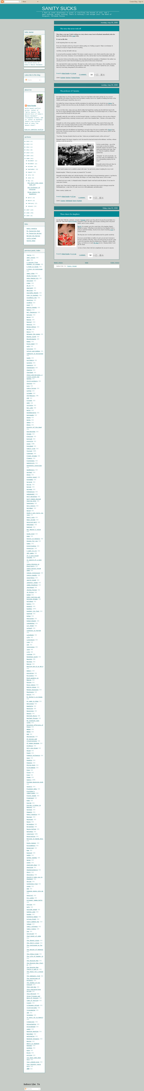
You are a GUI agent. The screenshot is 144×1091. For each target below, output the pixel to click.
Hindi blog (31, 534)
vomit (29, 1029)
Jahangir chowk (32, 582)
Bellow (29, 329)
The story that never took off (70, 28)
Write (29, 1052)
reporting (30, 834)
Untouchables (31, 1024)
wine (28, 1050)
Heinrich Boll (32, 522)
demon (29, 422)
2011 (28, 150)
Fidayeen (30, 453)
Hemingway (30, 524)
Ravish (79, 226)
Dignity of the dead (34, 427)
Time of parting (32, 1000)
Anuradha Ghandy (32, 293)
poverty (29, 786)
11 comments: (83, 74)
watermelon (31, 1036)
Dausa (29, 417)
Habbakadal (31, 494)
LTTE (28, 652)
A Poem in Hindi (32, 266)
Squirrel (30, 895)
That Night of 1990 (34, 936)
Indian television (33, 573)
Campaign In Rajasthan (35, 353)
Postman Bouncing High (35, 782)
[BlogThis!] (97, 75)
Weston (29, 1041)
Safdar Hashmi (32, 857)
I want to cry (32, 551)
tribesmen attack (33, 1005)
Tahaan (29, 924)
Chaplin (29, 370)
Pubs (28, 800)
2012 (28, 147)
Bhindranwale (31, 339)
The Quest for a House (35, 971)
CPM (28, 398)
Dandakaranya (31, 412)
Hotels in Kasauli (33, 538)
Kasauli (29, 606)
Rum (28, 850)
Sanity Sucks (59, 8)
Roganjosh (30, 848)
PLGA (28, 775)
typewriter (31, 1022)
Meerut (29, 664)
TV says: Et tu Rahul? (35, 1017)
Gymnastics (31, 491)
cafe (28, 346)
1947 (28, 260)
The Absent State (33, 940)
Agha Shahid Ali (32, 278)
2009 (28, 155)
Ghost (29, 474)
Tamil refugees (32, 926)
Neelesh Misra (32, 716)
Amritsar (30, 290)
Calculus (30, 349)
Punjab (29, 803)
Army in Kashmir (32, 295)
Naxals (29, 713)
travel (29, 1003)
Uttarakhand (31, 1026)
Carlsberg (30, 360)
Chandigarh (31, 367)
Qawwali (29, 812)
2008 (28, 158)
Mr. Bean (96, 243)
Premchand (30, 798)
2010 (28, 152)
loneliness (31, 647)
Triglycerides (32, 1007)
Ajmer (29, 283)
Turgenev (30, 1015)
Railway (29, 817)
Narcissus (30, 703)
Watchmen (30, 1034)
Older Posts (115, 262)
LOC (28, 644)
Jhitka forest (32, 590)
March (30, 200)
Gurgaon (29, 489)
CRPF (28, 403)
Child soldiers (32, 381)
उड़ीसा (28, 1068)
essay (29, 443)
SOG (28, 888)
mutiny (29, 694)
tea (28, 931)
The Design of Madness (35, 949)
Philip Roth (31, 765)
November (31, 163)
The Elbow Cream (32, 954)
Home (28, 536)
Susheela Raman (32, 916)
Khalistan (30, 618)
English (29, 439)
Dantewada (30, 415)
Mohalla (83, 220)
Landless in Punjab (34, 630)
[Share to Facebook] (101, 75)
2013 (28, 144)
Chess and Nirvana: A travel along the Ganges (34, 376)
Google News (31, 240)
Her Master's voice (34, 529)
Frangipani (31, 460)
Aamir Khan (31, 273)
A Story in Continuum (34, 269)
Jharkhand (30, 587)
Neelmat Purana (32, 718)
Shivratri (30, 874)
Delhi (29, 420)
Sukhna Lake (31, 912)
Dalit (29, 410)
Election (30, 436)
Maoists (29, 659)
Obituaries (31, 736)
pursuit (29, 809)
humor (29, 543)
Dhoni (29, 425)
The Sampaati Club (33, 976)
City (28, 386)
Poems (29, 777)
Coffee (29, 391)
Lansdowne (30, 635)
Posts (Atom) (72, 266)
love (28, 649)
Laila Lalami (31, 238)
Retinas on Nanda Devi (35, 839)
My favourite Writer (34, 233)
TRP (28, 1012)
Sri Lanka (30, 898)
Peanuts (29, 763)
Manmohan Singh (32, 657)
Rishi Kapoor (31, 843)
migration (30, 673)
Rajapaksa (30, 824)
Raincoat (30, 819)
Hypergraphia (31, 546)
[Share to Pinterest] (104, 75)
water (73, 36)
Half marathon (32, 496)
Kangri (29, 604)
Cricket (29, 400)
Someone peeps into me (35, 891)
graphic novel (32, 477)
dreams (29, 434)
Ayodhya (29, 302)
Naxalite (30, 708)
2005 (28, 215)
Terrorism (30, 933)
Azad (28, 305)
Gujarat (29, 482)
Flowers (29, 458)
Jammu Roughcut (32, 585)
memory (29, 671)
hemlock (29, 527)
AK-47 (29, 285)
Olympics (30, 746)
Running (29, 853)
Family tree (31, 448)
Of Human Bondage (33, 743)
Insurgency (31, 577)
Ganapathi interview (34, 465)
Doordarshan (31, 431)
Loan (28, 642)
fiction (29, 451)
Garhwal (29, 472)
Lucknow (29, 654)
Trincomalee (31, 1010)
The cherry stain (33, 943)
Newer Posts (58, 262)
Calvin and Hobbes (33, 351)
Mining (29, 682)
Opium (29, 750)
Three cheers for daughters (70, 214)
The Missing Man (32, 960)
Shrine (29, 881)
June (30, 178)
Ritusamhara (31, 845)
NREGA (29, 729)
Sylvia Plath (31, 919)
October (31, 166)
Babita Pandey (32, 307)
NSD (28, 734)
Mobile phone (31, 687)
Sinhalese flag (32, 884)
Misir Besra (31, 685)
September (32, 169)
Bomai (29, 341)
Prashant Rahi (32, 789)
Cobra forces (31, 388)
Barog (29, 317)
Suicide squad (32, 909)
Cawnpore (30, 365)
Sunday (29, 914)
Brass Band (31, 344)
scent (29, 862)
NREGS (29, 731)
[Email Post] (91, 74)
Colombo (29, 393)
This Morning (31, 993)
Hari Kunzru (31, 506)
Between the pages (33, 334)
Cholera (29, 383)
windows (29, 1048)
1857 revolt (31, 257)
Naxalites (30, 711)
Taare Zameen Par (33, 921)
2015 (28, 141)
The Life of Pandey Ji (35, 956)
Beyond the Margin (33, 236)
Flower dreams (32, 456)
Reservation (31, 836)
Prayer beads (31, 795)
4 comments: (82, 197)
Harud (29, 510)
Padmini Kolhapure (33, 755)
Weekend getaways (33, 1039)
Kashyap (29, 613)
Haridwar (30, 508)
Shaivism (30, 867)
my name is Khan (32, 701)
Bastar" (29, 322)
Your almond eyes (33, 1062)
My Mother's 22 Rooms (34, 697)
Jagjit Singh (31, 580)
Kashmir (29, 608)
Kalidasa (30, 601)
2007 (28, 210)
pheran (110, 103)
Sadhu (29, 855)
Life (28, 637)
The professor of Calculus (69, 91)
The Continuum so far (34, 945)
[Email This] (95, 75)
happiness (30, 503)
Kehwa (29, 616)
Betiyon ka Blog (72, 221)
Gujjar (29, 484)
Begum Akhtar (31, 327)
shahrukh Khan (32, 865)
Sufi (28, 907)
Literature (31, 640)
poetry (29, 780)
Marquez (29, 661)
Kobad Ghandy (31, 621)
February (31, 203)
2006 (28, 213)
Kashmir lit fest (33, 611)
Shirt (29, 872)
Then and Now (31, 987)
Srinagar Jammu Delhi (34, 900)
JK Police (30, 592)
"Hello (29, 255)
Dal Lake (30, 408)
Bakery (29, 310)
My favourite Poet (33, 231)
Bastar (29, 319)
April (30, 197)
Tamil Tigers (31, 929)
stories (29, 904)
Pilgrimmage (31, 767)
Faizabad (30, 446)
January (31, 206)
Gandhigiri (31, 470)
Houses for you (32, 541)
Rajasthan (30, 826)
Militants (30, 675)
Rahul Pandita (31, 105)
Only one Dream (32, 748)
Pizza (29, 772)
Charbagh (30, 372)
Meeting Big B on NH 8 (35, 666)
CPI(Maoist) (31, 395)
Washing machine (32, 1031)
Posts (29, 80)
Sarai (29, 860)
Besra (29, 332)
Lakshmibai (31, 623)
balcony (29, 315)
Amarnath (30, 288)
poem (111, 230)
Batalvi (29, 324)
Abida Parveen (32, 276)
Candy (29, 358)
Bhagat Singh (31, 336)
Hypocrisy (30, 548)
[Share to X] (99, 75)
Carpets (29, 363)
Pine (28, 770)
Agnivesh (30, 280)
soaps (29, 886)
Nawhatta (30, 706)
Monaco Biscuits (32, 689)
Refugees (30, 831)
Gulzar (29, 487)
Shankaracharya (32, 870)
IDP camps (30, 553)
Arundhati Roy (32, 297)
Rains (29, 822)
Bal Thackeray (32, 312)
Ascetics (30, 300)
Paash (29, 753)
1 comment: (82, 255)
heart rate (31, 517)
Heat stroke (31, 519)
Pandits (29, 760)
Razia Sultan (31, 829)
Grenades (30, 479)
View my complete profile (33, 129)
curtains (30, 405)
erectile (30, 441)
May (29, 181)
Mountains (30, 692)
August (30, 172)
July (30, 175)
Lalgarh (29, 628)
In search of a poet (34, 560)
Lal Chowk (30, 625)
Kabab (29, 595)
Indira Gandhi (32, 575)
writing (29, 1055)
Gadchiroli (31, 463)
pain (28, 758)
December (31, 160)
